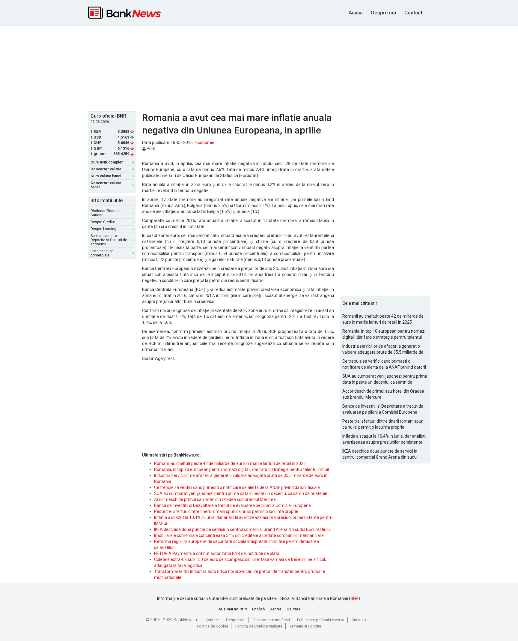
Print (151, 148)
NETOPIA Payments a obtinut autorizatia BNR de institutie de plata (216, 553)
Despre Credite (103, 222)
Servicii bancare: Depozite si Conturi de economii (109, 240)
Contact (413, 13)
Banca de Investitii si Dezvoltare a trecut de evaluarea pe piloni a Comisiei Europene (232, 505)
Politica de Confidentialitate (258, 626)
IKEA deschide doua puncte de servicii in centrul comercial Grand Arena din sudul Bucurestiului (242, 529)
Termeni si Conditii (305, 626)
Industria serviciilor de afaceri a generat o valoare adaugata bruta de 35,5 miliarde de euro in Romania (382, 349)
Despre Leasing (103, 229)
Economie (204, 142)
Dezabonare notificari (271, 620)
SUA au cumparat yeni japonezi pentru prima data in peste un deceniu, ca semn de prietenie (240, 493)
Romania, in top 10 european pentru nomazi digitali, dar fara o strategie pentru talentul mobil (241, 469)
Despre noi (383, 13)
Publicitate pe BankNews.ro (320, 620)
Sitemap (359, 620)
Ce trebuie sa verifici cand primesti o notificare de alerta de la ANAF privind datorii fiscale (237, 487)
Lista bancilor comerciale (102, 253)
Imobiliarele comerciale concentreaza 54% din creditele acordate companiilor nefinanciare (239, 535)
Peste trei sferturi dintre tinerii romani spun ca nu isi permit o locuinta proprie (226, 511)
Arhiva (275, 609)
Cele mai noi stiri (232, 609)
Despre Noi (236, 620)
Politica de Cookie (212, 626)
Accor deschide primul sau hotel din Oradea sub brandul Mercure (215, 499)
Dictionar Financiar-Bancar (107, 213)
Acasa (356, 13)
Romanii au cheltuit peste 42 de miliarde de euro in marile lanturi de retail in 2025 (230, 463)
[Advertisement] (259, 67)
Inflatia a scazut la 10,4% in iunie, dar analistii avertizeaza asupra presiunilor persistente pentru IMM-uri (384, 439)
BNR (354, 598)
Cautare (294, 609)
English (258, 609)
